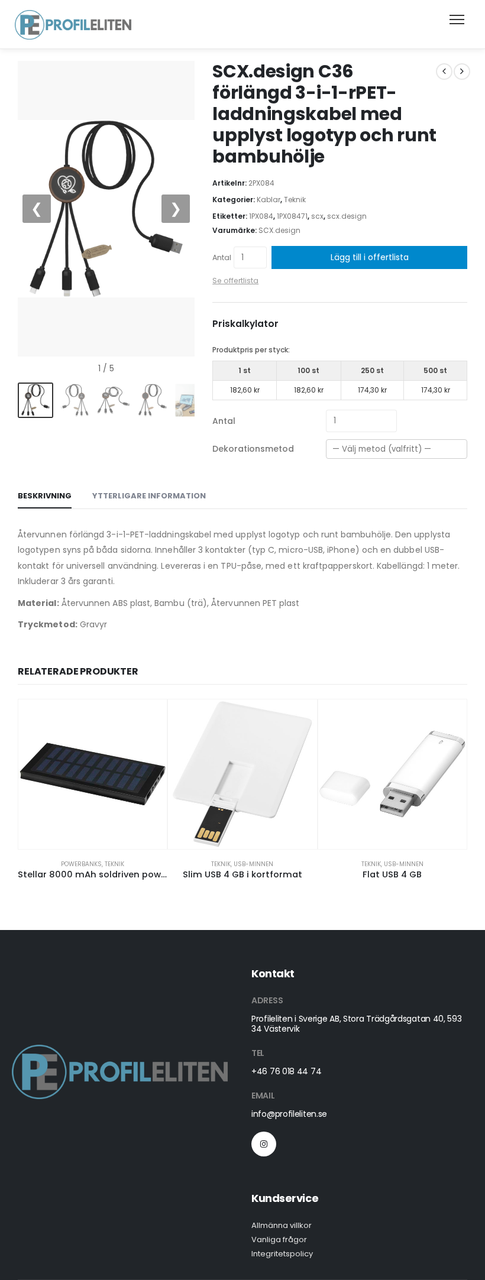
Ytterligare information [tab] (149, 495)
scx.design (347, 216)
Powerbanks (81, 864)
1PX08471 (292, 216)
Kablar (268, 200)
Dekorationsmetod (253, 449)
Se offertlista (235, 281)
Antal (221, 257)
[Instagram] (263, 1144)
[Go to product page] (92, 774)
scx (317, 216)
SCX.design (279, 230)
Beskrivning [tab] (45, 495)
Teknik (295, 200)
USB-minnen (253, 864)
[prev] (444, 71)
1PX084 (261, 216)
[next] (462, 71)
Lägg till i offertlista (370, 257)
